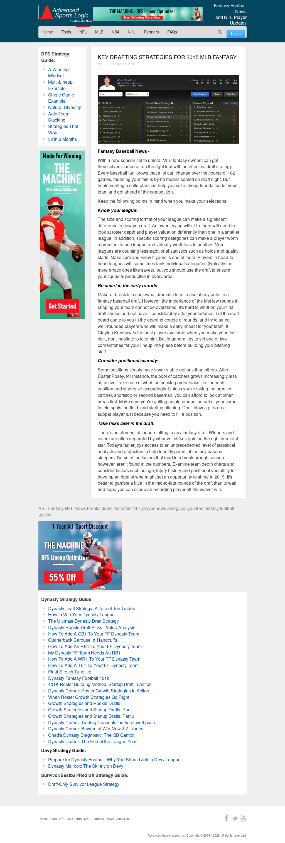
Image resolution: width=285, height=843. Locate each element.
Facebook (226, 818)
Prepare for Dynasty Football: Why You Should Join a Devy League (114, 759)
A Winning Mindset (58, 72)
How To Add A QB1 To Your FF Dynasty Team (93, 634)
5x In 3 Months (62, 139)
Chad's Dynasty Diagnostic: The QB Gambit (91, 735)
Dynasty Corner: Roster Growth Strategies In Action (98, 690)
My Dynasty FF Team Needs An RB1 (84, 652)
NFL (83, 32)
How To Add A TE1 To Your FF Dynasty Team (93, 665)
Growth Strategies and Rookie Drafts (84, 703)
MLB (99, 32)
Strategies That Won (63, 129)
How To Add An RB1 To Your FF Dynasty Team (95, 646)
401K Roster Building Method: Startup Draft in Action (100, 684)
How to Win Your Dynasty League (81, 614)
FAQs (172, 32)
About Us (123, 818)
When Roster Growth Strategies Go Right (88, 697)
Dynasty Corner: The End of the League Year (92, 741)
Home (48, 32)
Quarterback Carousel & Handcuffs (82, 640)
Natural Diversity (64, 107)
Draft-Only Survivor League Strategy (83, 784)
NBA (115, 32)
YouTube (243, 818)
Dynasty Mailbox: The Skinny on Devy (85, 766)
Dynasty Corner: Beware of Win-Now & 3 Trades (95, 728)
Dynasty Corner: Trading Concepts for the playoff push (101, 722)
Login (236, 34)
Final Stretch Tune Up (69, 671)
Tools (66, 32)
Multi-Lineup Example (60, 85)
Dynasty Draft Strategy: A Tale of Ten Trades (91, 608)
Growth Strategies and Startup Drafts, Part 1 (91, 709)
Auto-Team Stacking (58, 116)
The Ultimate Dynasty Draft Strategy (83, 621)
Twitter (234, 818)
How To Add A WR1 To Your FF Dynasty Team (94, 659)
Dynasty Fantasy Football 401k (78, 678)
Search (220, 32)
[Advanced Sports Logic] (65, 13)
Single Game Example (61, 97)
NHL (132, 32)
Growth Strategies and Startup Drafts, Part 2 (91, 716)
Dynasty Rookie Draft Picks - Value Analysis (91, 627)
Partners (151, 32)
